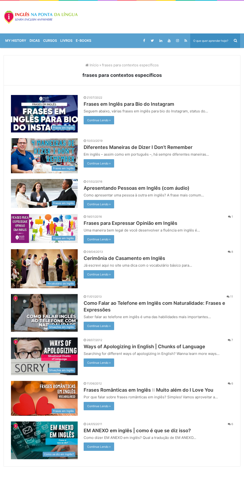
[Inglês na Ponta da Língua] (41, 17)
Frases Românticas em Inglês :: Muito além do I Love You (152, 390)
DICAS (36, 40)
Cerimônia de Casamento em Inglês (128, 258)
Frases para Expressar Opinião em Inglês (133, 223)
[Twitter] (152, 40)
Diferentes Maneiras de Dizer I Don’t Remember (141, 147)
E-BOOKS (88, 40)
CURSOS (53, 40)
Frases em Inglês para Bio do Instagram (132, 104)
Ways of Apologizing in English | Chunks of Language (147, 346)
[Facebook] (144, 40)
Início (92, 65)
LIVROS (70, 40)
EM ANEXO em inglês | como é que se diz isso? (139, 430)
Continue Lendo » (99, 120)
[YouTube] (169, 40)
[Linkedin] (161, 40)
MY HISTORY (16, 40)
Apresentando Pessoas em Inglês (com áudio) (141, 188)
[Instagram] (177, 40)
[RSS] (186, 40)
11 (231, 296)
